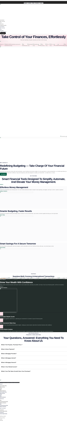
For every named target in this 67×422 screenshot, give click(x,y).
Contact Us (2, 409)
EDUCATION (1, 30)
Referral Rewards (3, 390)
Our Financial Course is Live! (33, 1)
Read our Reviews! (3, 402)
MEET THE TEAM (2, 21)
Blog (1, 389)
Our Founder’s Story (3, 385)
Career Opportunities (3, 411)
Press (1, 388)
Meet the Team (2, 393)
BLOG (1, 22)
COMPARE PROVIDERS (3, 25)
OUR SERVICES (2, 26)
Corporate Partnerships (4, 401)
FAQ (0, 400)
